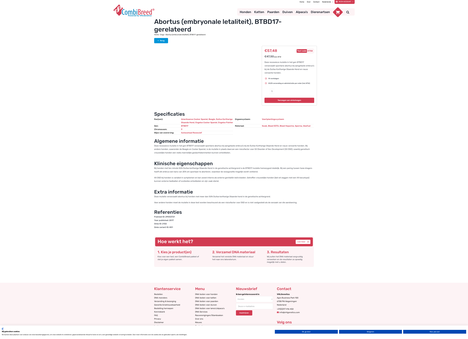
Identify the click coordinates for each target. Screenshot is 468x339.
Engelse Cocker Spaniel (206, 122)
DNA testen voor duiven (206, 305)
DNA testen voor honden (206, 294)
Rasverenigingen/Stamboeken (209, 315)
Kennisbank (159, 312)
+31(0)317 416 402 (285, 309)
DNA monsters (160, 298)
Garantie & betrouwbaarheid (167, 305)
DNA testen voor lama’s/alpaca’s (209, 308)
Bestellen (158, 294)
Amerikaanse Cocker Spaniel (194, 119)
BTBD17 (184, 126)
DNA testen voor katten (205, 298)
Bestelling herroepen (163, 308)
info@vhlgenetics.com (289, 312)
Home (156, 35)
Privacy (157, 319)
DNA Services (201, 312)
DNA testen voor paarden (206, 301)
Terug (162, 41)
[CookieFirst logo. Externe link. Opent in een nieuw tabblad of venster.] (3, 329)
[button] (347, 12)
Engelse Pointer (225, 122)
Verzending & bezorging (165, 301)
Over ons (199, 319)
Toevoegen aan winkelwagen (289, 100)
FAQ (156, 315)
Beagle (212, 119)
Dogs (162, 35)
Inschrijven (244, 313)
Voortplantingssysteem (273, 119)
